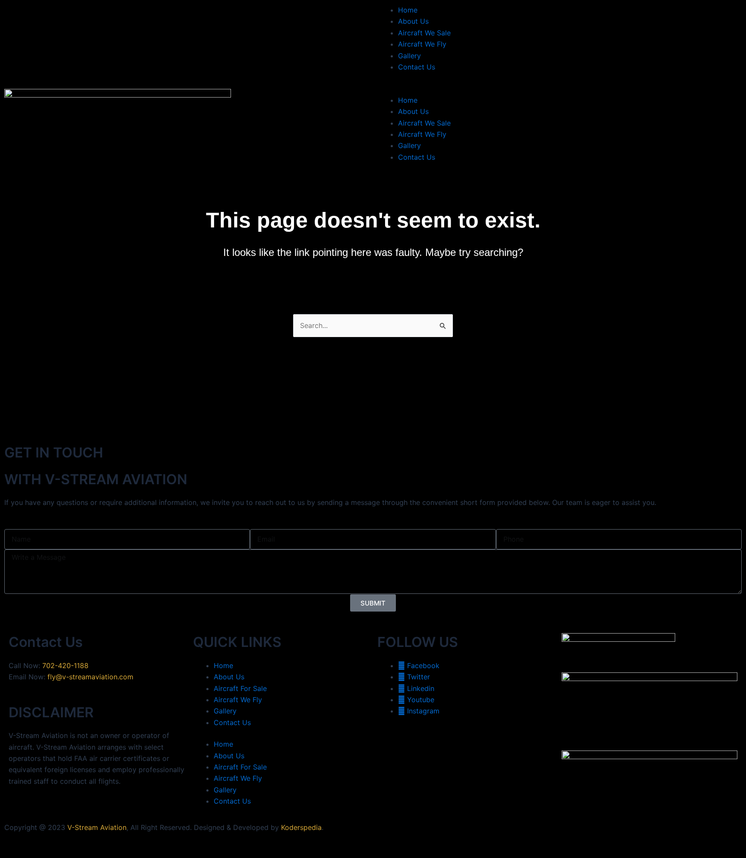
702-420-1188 (65, 665)
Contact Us (416, 67)
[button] (559, 88)
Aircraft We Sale (424, 32)
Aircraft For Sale (240, 688)
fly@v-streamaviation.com (90, 676)
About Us (413, 21)
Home (407, 10)
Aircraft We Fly (422, 44)
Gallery (409, 55)
